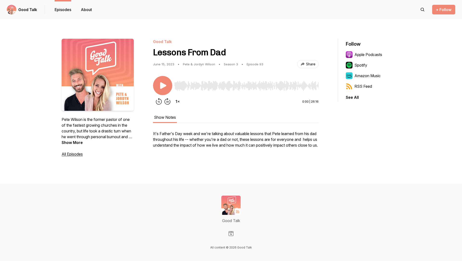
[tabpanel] (236, 142)
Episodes (63, 9)
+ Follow (443, 9)
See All (352, 97)
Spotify (360, 65)
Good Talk (27, 9)
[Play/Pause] (162, 85)
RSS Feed (363, 86)
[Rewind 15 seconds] (158, 101)
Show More (72, 142)
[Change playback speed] (177, 101)
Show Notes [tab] (165, 117)
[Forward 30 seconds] (167, 101)
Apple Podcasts (368, 54)
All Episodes (72, 154)
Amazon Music (367, 75)
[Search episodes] (422, 9)
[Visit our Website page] (231, 233)
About (86, 9)
